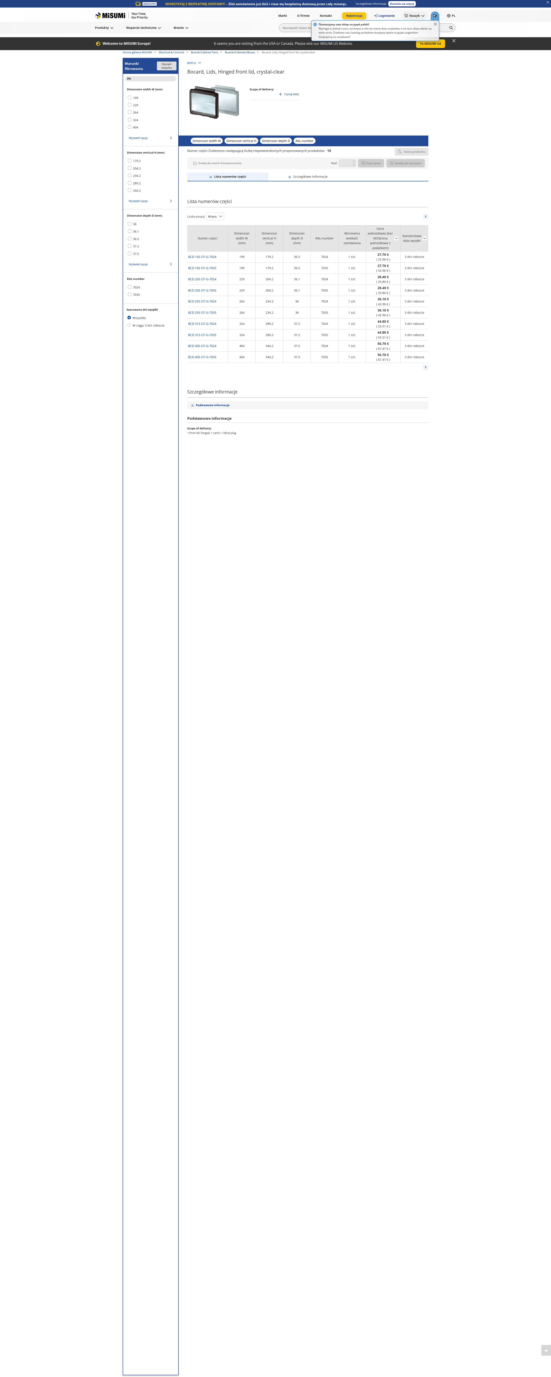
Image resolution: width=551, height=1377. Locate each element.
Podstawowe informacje (213, 405)
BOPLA (191, 63)
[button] (402, 3)
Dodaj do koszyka (408, 163)
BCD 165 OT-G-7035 (202, 268)
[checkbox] (150, 98)
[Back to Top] (546, 1350)
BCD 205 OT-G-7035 (202, 290)
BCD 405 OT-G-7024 (202, 346)
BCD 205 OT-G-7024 (202, 279)
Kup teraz (374, 163)
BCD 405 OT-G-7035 (202, 357)
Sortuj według (396, 238)
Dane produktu (415, 152)
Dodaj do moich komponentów (219, 163)
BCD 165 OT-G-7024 (202, 257)
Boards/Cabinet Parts (204, 52)
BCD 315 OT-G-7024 (202, 324)
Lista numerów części (230, 176)
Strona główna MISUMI (137, 52)
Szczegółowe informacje (310, 176)
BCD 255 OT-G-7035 (202, 312)
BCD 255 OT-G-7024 (202, 301)
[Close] (435, 24)
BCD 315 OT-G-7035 (202, 335)
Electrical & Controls (171, 52)
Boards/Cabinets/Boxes (240, 52)
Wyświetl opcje (138, 138)
